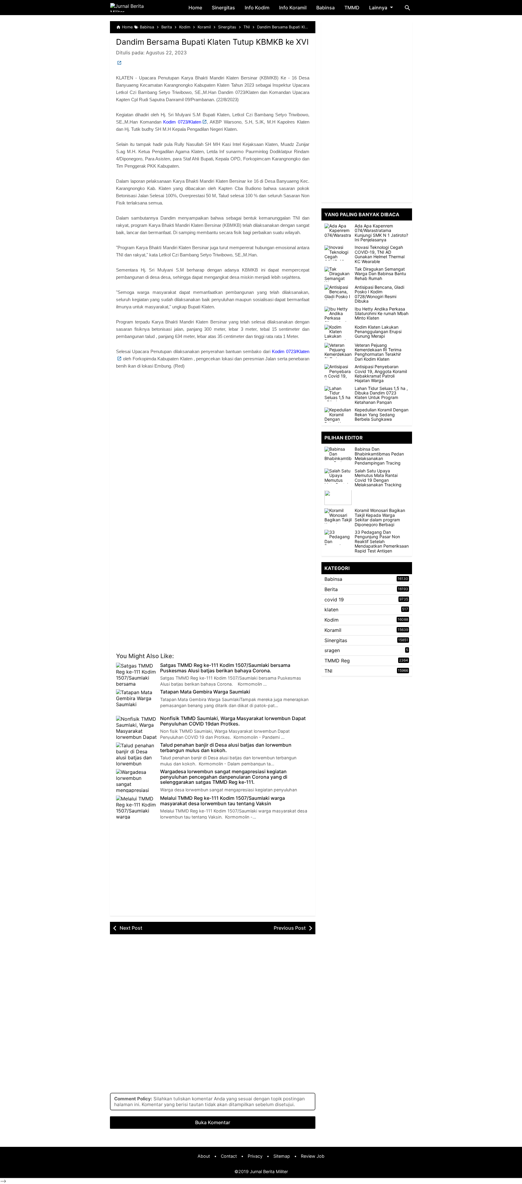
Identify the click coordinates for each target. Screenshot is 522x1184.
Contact (229, 1156)
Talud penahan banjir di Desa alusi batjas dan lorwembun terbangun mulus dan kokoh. (226, 747)
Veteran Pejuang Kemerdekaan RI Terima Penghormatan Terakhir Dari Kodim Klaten (378, 352)
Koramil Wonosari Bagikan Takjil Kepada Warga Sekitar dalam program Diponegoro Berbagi (380, 517)
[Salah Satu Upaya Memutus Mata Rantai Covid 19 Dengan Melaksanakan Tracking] (339, 476)
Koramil (332, 630)
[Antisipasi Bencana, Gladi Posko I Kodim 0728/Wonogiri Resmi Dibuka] (338, 292)
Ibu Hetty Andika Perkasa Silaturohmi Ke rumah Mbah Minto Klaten (381, 313)
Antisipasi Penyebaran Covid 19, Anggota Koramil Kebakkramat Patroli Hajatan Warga (381, 373)
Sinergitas (223, 8)
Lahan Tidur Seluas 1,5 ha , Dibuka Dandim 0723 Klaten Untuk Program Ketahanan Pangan (381, 395)
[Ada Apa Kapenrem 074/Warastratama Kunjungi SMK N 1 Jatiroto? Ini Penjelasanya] (338, 231)
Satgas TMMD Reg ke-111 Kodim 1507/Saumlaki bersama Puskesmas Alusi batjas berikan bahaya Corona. (225, 668)
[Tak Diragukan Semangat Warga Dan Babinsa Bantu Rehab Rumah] (338, 274)
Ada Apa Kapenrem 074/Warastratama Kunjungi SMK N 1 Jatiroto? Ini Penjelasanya (381, 233)
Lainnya (378, 8)
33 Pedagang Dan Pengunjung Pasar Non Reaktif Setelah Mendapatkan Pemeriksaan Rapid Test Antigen (382, 541)
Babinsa (325, 8)
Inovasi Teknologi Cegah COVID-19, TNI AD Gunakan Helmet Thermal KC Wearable (379, 254)
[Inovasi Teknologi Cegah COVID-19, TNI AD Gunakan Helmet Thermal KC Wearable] (338, 252)
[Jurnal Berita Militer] (134, 7)
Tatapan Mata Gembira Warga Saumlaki (205, 692)
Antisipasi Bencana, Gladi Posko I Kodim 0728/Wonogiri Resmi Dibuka (379, 294)
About (204, 1156)
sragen (332, 651)
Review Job (312, 1156)
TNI (328, 671)
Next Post (131, 928)
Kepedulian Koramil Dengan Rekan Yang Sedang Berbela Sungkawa (381, 414)
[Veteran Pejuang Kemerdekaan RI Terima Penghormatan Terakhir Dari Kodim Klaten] (338, 350)
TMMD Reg (337, 661)
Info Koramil (293, 8)
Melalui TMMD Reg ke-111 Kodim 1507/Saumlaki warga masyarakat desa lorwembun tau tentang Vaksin (222, 801)
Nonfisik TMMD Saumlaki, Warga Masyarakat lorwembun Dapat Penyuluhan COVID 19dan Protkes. (233, 721)
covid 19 (334, 600)
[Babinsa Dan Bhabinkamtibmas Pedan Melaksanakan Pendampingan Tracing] (339, 454)
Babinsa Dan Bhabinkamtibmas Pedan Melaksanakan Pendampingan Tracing (379, 456)
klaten (331, 609)
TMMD (351, 8)
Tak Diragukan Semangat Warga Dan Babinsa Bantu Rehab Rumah (380, 274)
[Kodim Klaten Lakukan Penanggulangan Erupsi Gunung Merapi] (338, 332)
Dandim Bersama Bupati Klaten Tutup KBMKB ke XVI (212, 42)
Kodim (331, 620)
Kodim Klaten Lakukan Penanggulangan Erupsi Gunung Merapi (378, 332)
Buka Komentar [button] (212, 1122)
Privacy (255, 1156)
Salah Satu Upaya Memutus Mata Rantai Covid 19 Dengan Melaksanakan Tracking (378, 477)
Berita (331, 589)
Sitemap (281, 1156)
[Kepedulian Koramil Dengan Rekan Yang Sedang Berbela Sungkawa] (338, 415)
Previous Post (290, 928)
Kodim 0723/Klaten (182, 122)
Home (195, 8)
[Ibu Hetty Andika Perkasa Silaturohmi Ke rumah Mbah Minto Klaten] (338, 314)
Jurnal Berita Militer (269, 1171)
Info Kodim (257, 8)
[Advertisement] (212, 423)
